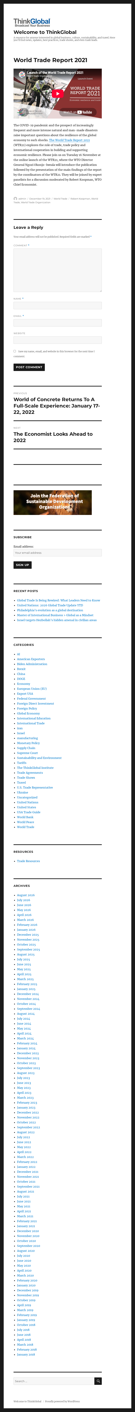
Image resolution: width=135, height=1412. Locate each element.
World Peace (25, 822)
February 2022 (27, 1162)
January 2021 (26, 1226)
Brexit (21, 669)
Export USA (25, 693)
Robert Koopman (80, 198)
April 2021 (24, 1211)
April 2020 (24, 1270)
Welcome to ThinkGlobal (45, 32)
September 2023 (28, 1068)
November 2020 (28, 1236)
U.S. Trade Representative (35, 787)
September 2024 (28, 1008)
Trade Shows (26, 777)
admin (22, 198)
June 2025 (24, 964)
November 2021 (28, 1176)
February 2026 (27, 925)
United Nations (27, 802)
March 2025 (25, 979)
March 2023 (25, 1097)
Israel (21, 733)
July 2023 (23, 1078)
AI (18, 654)
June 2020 (24, 1260)
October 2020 (26, 1241)
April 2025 (24, 974)
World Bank (25, 817)
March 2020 (25, 1275)
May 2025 (24, 969)
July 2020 (23, 1255)
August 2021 (25, 1191)
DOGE (21, 679)
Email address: (24, 546)
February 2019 (27, 1315)
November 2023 (28, 1058)
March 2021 (25, 1216)
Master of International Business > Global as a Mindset (55, 615)
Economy (23, 684)
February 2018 (27, 1349)
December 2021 (27, 1171)
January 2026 (26, 929)
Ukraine (22, 792)
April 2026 (24, 915)
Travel (21, 782)
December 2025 (28, 934)
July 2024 (23, 1018)
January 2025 (26, 989)
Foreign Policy (27, 708)
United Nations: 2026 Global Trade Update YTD (50, 605)
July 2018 (23, 1330)
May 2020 (24, 1265)
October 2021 (26, 1181)
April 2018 (24, 1339)
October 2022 (26, 1122)
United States (26, 807)
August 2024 (26, 1013)
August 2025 (26, 954)
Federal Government (31, 698)
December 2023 (28, 1053)
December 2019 (27, 1290)
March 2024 (25, 1038)
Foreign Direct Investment (35, 703)
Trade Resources (28, 861)
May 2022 (24, 1147)
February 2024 (27, 1043)
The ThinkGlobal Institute (35, 768)
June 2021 (24, 1201)
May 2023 (24, 1088)
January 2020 (26, 1285)
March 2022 (25, 1157)
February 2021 (27, 1221)
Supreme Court (27, 753)
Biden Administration (32, 664)
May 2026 (24, 910)
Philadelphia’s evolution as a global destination (50, 610)
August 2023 (25, 1073)
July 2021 (23, 1196)
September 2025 (28, 949)
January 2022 (26, 1167)
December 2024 (28, 994)
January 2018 (26, 1354)
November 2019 (28, 1295)
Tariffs (21, 763)
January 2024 (26, 1048)
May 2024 (24, 1028)
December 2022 (28, 1112)
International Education (34, 718)
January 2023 (26, 1107)
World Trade (60, 198)
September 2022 (28, 1127)
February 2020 (27, 1280)
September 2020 (28, 1246)
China (21, 674)
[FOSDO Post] (53, 502)
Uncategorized (27, 797)
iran (20, 728)
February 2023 (27, 1102)
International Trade (31, 723)
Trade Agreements (30, 772)
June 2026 (24, 905)
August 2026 (26, 895)
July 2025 (23, 959)
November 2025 (28, 939)
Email (19, 316)
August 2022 (26, 1132)
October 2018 (26, 1325)
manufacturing (27, 738)
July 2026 (23, 900)
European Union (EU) (32, 688)
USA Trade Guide (28, 812)
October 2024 (26, 1004)
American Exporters (31, 659)
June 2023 (24, 1083)
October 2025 (26, 944)
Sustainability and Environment (39, 758)
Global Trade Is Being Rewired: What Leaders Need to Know (58, 600)
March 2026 (25, 920)
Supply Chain (26, 748)
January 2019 (26, 1320)
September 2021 (28, 1186)
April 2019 (24, 1305)
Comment (22, 245)
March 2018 (25, 1344)
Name (19, 298)
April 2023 (24, 1092)
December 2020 (28, 1231)
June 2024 (24, 1023)
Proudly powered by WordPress (62, 1401)
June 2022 (24, 1142)
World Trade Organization (35, 202)
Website (19, 333)
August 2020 (26, 1251)
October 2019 (26, 1300)
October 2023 (26, 1063)
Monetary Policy (28, 743)
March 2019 (25, 1310)
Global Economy (28, 713)
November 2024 (28, 999)
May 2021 (23, 1206)
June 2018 (24, 1334)
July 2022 (23, 1137)
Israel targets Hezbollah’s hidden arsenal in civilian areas (57, 620)
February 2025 (27, 984)
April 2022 (24, 1152)
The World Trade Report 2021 (69, 140)
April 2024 (24, 1033)
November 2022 (28, 1117)
